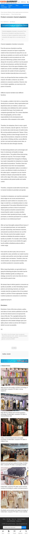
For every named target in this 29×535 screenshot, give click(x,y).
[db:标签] (14, 347)
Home (2, 5)
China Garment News (16, 14)
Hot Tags (8, 519)
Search (24, 527)
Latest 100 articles (11, 521)
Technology (4, 7)
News (17, 5)
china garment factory (10, 523)
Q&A (9, 7)
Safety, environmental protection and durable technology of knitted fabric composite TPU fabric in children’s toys (14, 439)
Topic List (14, 519)
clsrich (9, 354)
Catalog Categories (21, 519)
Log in (18, 2)
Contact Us (18, 521)
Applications (26, 5)
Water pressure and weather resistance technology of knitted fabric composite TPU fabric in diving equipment (14, 389)
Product (10, 5)
